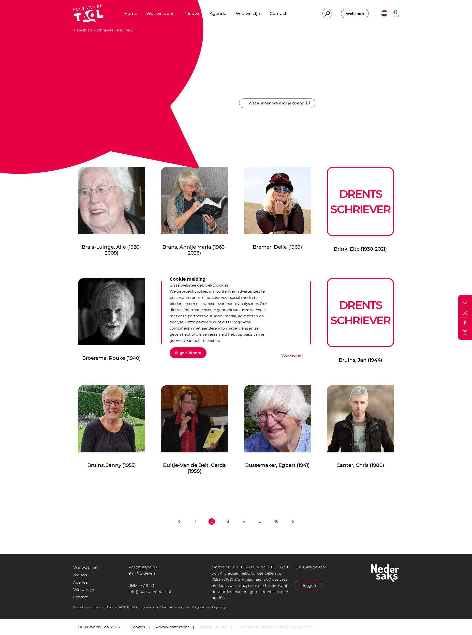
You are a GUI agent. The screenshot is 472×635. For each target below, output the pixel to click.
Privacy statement (172, 627)
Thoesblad (82, 30)
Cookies (138, 627)
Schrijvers (104, 30)
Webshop (355, 13)
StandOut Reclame (295, 627)
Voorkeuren (291, 355)
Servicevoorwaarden (173, 607)
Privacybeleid (144, 607)
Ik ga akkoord (188, 352)
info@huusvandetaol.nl (150, 591)
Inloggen (308, 585)
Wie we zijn (83, 589)
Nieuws (80, 575)
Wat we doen (85, 567)
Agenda (80, 582)
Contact (80, 597)
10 (277, 521)
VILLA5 (220, 627)
